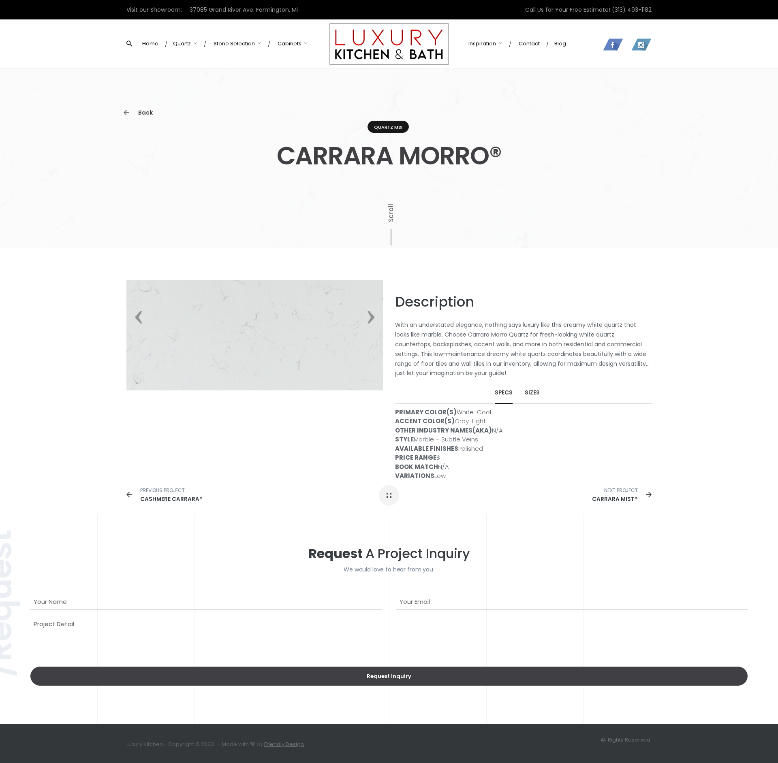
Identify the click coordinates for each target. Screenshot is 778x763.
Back (145, 113)
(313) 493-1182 (632, 10)
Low (440, 475)
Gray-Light (470, 421)
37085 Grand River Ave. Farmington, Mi (244, 10)
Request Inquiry (389, 676)
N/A (497, 430)
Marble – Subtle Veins (446, 439)
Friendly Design (284, 744)
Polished (470, 448)
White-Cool (474, 412)
